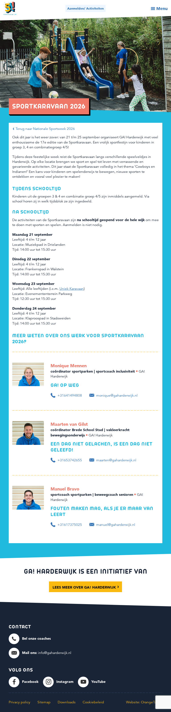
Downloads (66, 702)
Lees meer (84, 587)
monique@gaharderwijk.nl (116, 395)
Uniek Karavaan (71, 288)
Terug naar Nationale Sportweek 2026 (45, 129)
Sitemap (44, 702)
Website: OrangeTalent (144, 702)
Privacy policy (19, 702)
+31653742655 (69, 460)
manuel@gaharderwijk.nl (115, 524)
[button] (30, 638)
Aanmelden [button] (85, 8)
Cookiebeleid (93, 702)
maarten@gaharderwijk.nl (115, 460)
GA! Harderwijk (9, 8)
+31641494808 (69, 395)
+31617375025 (69, 524)
